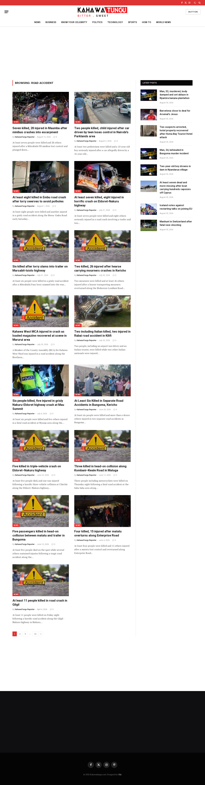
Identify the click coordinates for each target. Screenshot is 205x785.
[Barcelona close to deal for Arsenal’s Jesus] (148, 114)
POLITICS (97, 22)
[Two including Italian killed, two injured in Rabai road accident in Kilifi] (102, 311)
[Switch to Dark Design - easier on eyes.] (195, 3)
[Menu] (6, 11)
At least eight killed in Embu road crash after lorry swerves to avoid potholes (39, 199)
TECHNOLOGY (115, 22)
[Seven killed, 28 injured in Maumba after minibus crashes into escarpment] (40, 108)
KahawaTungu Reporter (25, 137)
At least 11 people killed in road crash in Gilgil (39, 602)
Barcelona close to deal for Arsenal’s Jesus (175, 112)
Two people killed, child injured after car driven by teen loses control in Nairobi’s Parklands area (101, 132)
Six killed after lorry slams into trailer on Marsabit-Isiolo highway (40, 268)
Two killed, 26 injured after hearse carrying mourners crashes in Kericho (100, 268)
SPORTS (132, 22)
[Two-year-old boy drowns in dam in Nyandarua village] (148, 170)
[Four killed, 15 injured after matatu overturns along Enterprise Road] (102, 511)
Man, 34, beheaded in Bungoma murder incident (174, 152)
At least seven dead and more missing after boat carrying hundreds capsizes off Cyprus (175, 187)
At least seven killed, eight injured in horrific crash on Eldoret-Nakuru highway (99, 201)
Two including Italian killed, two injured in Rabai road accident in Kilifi (102, 333)
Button (193, 12)
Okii (119, 774)
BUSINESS (50, 22)
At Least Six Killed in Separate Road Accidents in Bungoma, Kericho (98, 403)
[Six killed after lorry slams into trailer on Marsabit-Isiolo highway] (40, 246)
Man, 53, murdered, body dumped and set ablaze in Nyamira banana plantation (174, 95)
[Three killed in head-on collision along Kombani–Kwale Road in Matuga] (102, 446)
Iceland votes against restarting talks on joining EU (176, 207)
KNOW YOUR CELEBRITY (74, 22)
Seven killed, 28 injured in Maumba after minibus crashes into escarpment (39, 130)
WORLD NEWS (163, 22)
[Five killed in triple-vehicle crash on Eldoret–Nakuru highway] (40, 446)
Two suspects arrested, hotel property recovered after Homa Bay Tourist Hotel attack (176, 132)
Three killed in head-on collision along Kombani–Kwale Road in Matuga (100, 468)
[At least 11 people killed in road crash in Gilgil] (40, 580)
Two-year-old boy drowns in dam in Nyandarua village (175, 168)
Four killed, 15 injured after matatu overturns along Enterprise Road (98, 533)
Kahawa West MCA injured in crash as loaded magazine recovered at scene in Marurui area (39, 335)
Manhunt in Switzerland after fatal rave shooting (176, 223)
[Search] (199, 2)
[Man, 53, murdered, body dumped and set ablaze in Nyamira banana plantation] (148, 95)
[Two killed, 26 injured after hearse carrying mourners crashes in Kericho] (102, 246)
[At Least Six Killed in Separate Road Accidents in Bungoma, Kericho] (102, 380)
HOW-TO (146, 22)
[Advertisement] (102, 53)
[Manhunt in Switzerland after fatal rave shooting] (148, 225)
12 (35, 634)
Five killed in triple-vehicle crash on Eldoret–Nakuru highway (36, 468)
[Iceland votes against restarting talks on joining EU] (148, 209)
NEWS (37, 22)
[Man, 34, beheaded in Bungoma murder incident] (148, 154)
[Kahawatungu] (102, 11)
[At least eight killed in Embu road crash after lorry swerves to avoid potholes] (40, 177)
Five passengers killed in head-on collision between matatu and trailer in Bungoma (38, 535)
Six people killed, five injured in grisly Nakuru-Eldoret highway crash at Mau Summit (38, 405)
